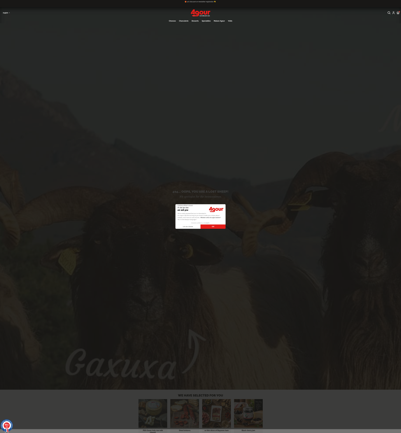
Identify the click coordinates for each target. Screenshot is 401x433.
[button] (389, 12)
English (5, 13)
